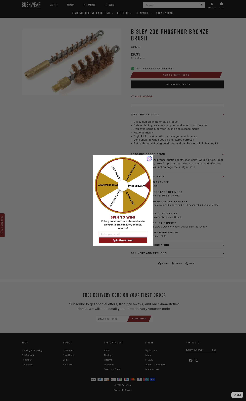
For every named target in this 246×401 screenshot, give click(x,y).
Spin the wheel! (123, 240)
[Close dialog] (149, 158)
